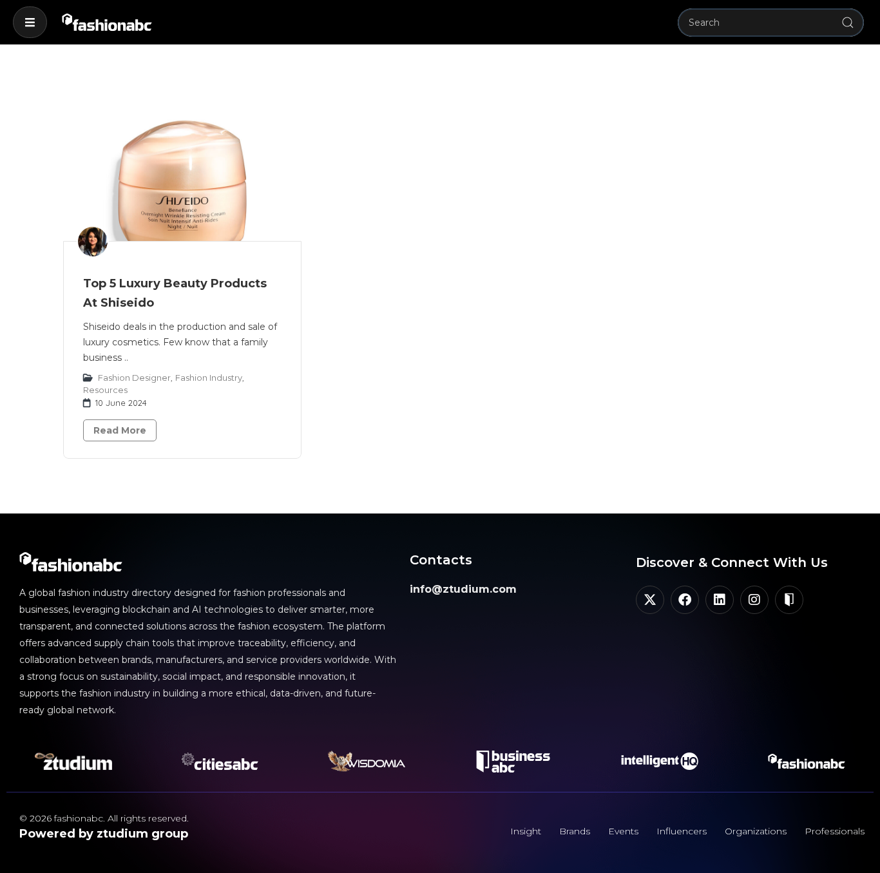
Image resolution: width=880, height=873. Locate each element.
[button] (30, 22)
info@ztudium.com (463, 589)
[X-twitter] (650, 600)
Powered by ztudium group (103, 834)
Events (623, 831)
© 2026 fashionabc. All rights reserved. (104, 818)
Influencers (681, 831)
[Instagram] (754, 600)
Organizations (756, 831)
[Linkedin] (719, 600)
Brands (574, 831)
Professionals (835, 831)
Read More (119, 430)
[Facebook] (685, 600)
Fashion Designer (134, 377)
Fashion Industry (208, 377)
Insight (525, 831)
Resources (105, 390)
